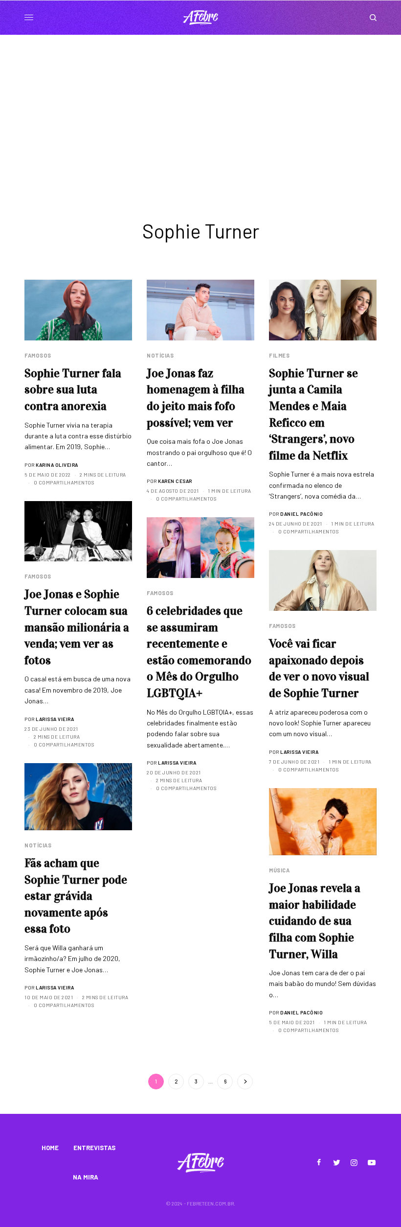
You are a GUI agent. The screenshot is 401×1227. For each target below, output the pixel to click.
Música (279, 870)
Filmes (279, 355)
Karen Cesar (175, 481)
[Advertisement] (200, 108)
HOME (50, 1148)
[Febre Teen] (200, 17)
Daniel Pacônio (301, 514)
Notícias (160, 355)
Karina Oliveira (57, 465)
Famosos (37, 355)
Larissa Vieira (55, 719)
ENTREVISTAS (94, 1148)
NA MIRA (85, 1177)
